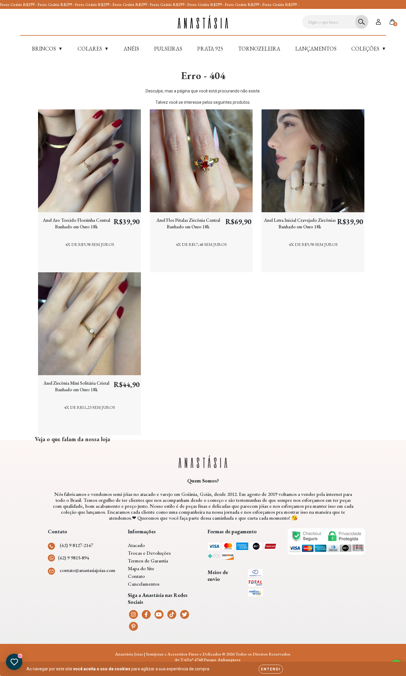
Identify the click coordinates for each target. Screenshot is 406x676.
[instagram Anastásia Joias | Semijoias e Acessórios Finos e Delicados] (133, 614)
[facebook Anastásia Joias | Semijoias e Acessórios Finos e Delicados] (146, 614)
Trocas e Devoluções (149, 553)
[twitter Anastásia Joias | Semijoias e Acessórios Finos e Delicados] (184, 614)
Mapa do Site (141, 568)
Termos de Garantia (148, 560)
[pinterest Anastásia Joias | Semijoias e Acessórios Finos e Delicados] (133, 626)
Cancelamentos (143, 584)
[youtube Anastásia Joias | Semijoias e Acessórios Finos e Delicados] (159, 614)
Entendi (271, 669)
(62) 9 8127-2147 (76, 545)
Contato (136, 576)
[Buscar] (361, 22)
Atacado (136, 545)
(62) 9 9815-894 (73, 557)
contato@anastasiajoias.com (87, 570)
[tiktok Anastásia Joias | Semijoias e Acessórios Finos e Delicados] (171, 614)
